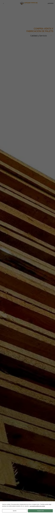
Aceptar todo (40, 510)
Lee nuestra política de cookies (37, 506)
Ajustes (14, 510)
